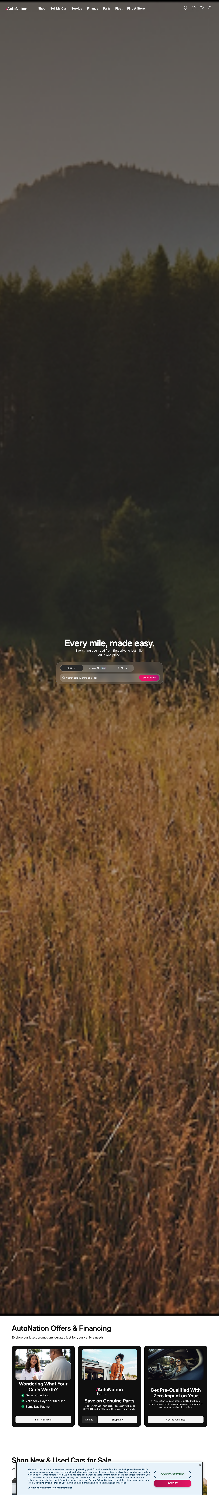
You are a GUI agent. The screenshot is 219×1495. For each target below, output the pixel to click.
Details (89, 1419)
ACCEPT (172, 1483)
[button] (41, 8)
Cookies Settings (172, 1474)
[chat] (194, 7)
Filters (124, 668)
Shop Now (118, 1419)
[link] (21, 8)
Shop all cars (149, 677)
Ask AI (95, 668)
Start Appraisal (43, 1419)
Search (73, 668)
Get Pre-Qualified (175, 1419)
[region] (109, 1478)
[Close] (200, 1465)
